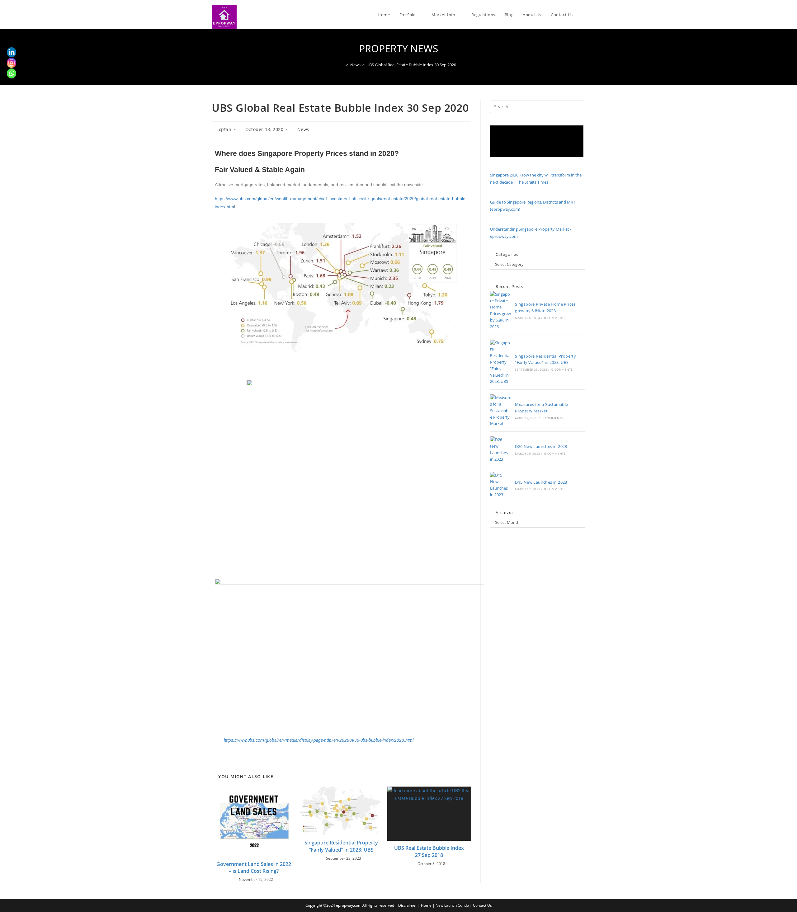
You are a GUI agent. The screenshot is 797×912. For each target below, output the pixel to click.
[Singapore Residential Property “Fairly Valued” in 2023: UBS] (500, 362)
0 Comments (554, 318)
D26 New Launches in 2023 (541, 446)
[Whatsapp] (11, 73)
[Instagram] (11, 62)
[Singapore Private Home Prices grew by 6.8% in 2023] (500, 310)
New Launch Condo (452, 905)
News (303, 129)
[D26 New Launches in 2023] (500, 449)
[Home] (342, 65)
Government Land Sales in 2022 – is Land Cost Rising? (253, 867)
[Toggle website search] (584, 14)
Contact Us (482, 905)
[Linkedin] (11, 52)
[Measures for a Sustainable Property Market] (500, 410)
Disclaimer (407, 905)
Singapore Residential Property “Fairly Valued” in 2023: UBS (341, 846)
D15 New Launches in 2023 (541, 482)
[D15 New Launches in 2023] (500, 485)
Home (426, 905)
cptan (225, 129)
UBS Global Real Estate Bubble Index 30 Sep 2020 (411, 65)
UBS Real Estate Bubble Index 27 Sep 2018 (429, 851)
